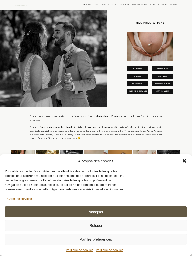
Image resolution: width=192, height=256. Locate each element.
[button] (184, 161)
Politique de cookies (80, 250)
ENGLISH (87, 5)
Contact (174, 5)
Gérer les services (20, 198)
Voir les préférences (96, 239)
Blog (152, 5)
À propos (162, 5)
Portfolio (124, 5)
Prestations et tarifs (105, 5)
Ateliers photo (140, 5)
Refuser (96, 225)
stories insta (72, 138)
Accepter (96, 211)
